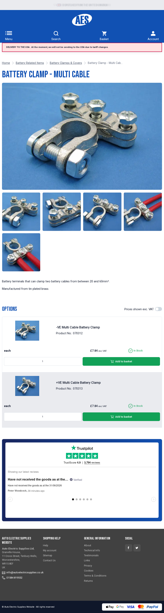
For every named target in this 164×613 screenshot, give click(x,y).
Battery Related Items (30, 63)
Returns (88, 580)
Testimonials (91, 555)
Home (6, 63)
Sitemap (47, 555)
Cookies (88, 570)
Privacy (88, 565)
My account (49, 550)
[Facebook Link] (128, 547)
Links (87, 560)
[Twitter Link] (137, 547)
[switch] (158, 309)
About (87, 545)
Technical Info (92, 550)
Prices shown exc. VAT (139, 309)
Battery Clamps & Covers (66, 63)
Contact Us (49, 560)
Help (45, 545)
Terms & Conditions (95, 575)
